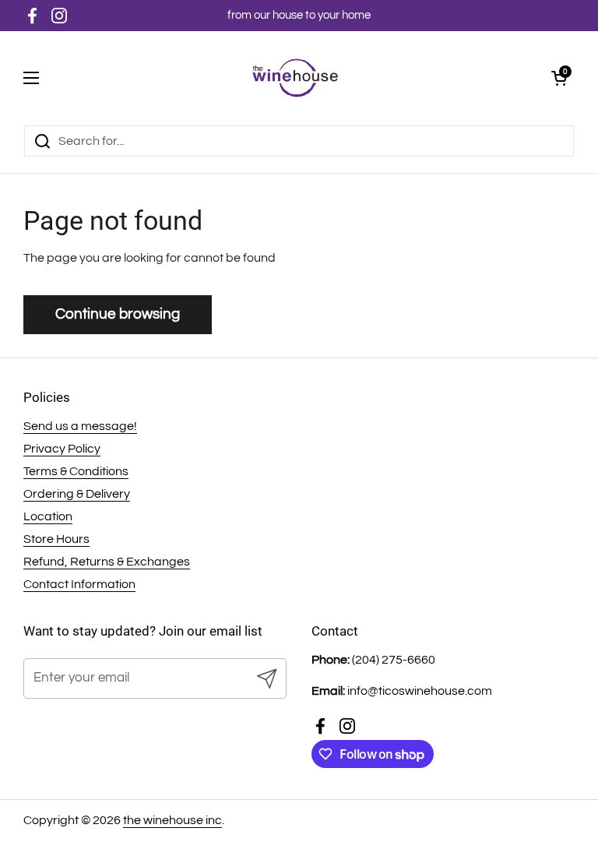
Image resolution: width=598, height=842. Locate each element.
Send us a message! (80, 426)
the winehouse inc (172, 820)
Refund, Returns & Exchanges (106, 561)
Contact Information (79, 584)
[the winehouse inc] (295, 78)
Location (47, 516)
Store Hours (56, 539)
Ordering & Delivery (76, 494)
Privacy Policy (61, 448)
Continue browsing (117, 314)
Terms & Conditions (75, 471)
